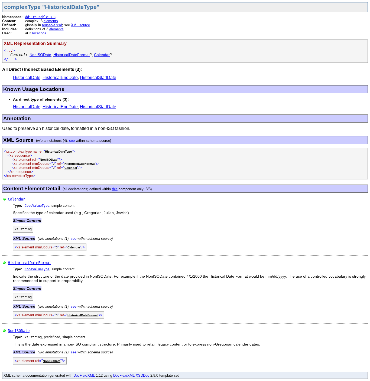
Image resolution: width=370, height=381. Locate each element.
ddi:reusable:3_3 (40, 17)
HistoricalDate (26, 77)
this (115, 189)
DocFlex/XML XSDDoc (131, 375)
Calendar (102, 54)
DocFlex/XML (84, 375)
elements (51, 21)
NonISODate (40, 54)
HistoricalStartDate (98, 77)
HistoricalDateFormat (71, 54)
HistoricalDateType (58, 151)
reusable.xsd (52, 25)
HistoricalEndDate (60, 77)
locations (39, 33)
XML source (80, 25)
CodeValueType (37, 206)
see (72, 141)
